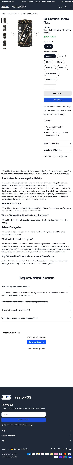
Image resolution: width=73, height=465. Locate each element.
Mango (48, 62)
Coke (61, 56)
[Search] (59, 7)
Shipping (57, 30)
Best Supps (12, 454)
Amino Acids (17, 235)
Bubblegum (50, 79)
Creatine (4, 235)
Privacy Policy (27, 425)
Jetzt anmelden (23, 420)
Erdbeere (62, 68)
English (4, 449)
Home (3, 13)
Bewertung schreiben (36, 342)
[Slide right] (36, 33)
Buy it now (58, 100)
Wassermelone (52, 73)
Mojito (59, 62)
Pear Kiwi (49, 68)
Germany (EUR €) (20, 449)
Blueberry (50, 56)
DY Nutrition (13, 13)
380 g (48, 46)
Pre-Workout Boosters (56, 232)
